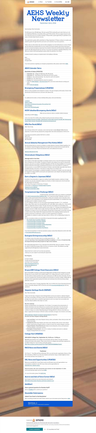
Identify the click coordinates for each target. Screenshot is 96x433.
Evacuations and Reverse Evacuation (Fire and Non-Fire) (38, 104)
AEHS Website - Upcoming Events (40, 81)
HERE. (66, 63)
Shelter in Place (28, 102)
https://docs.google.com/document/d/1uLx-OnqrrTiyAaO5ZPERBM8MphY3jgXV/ (43, 344)
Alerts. (36, 114)
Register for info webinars (31, 187)
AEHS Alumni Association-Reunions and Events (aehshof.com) (39, 380)
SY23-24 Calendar (34, 84)
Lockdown (27, 101)
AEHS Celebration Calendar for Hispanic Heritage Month (38, 314)
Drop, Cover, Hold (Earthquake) (32, 107)
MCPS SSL (43, 373)
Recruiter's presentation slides (32, 188)
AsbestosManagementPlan (31, 151)
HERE (45, 370)
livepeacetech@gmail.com (31, 265)
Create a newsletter (34, 429)
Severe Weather (28, 105)
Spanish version (36, 365)
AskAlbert (31, 389)
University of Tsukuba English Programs (42, 185)
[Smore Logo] (31, 2)
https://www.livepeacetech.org (32, 263)
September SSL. (28, 365)
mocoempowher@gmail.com (58, 285)
